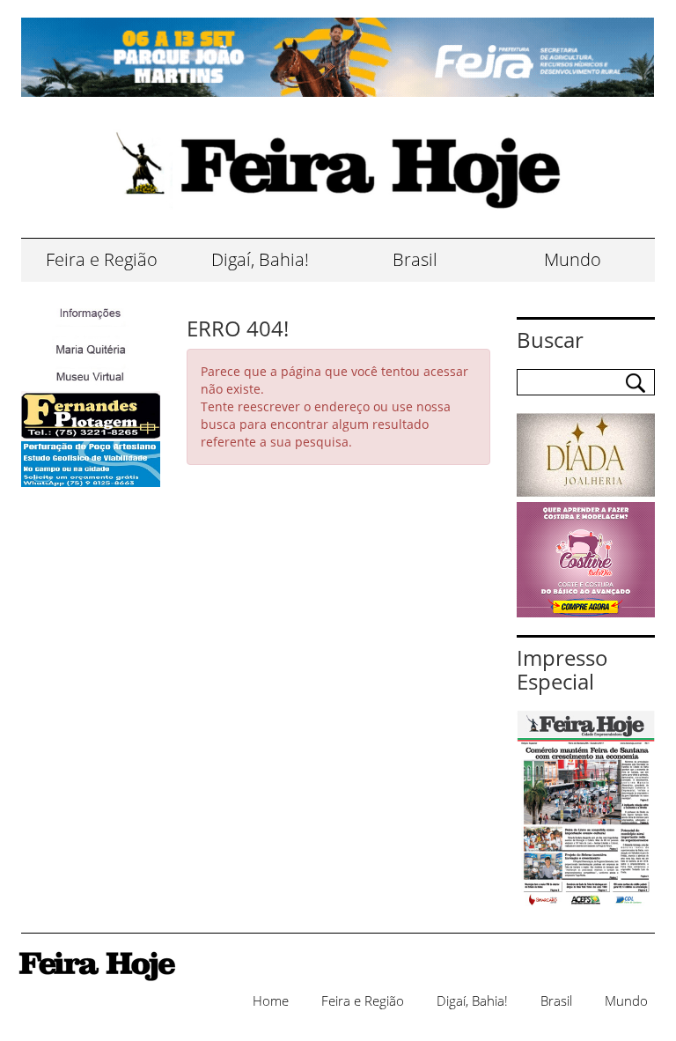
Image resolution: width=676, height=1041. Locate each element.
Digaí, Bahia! (260, 259)
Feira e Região (102, 259)
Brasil (415, 259)
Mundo (572, 259)
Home (271, 1000)
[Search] (635, 383)
